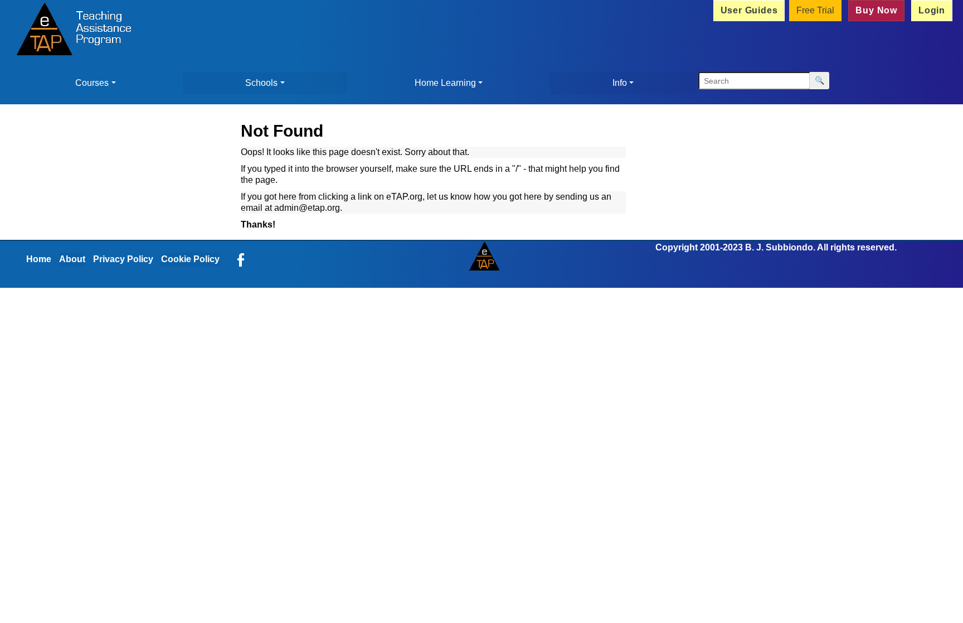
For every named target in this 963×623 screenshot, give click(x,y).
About (72, 259)
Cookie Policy (190, 259)
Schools (261, 83)
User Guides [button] (749, 10)
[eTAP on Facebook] (240, 259)
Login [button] (931, 10)
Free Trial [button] (815, 10)
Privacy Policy (123, 259)
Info (619, 83)
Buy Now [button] (876, 10)
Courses (92, 83)
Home (38, 259)
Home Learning (445, 83)
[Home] (70, 30)
